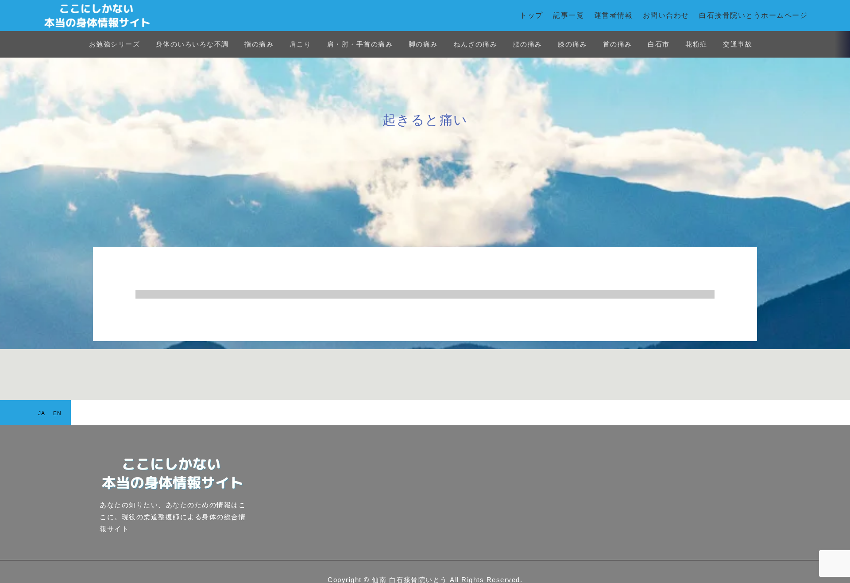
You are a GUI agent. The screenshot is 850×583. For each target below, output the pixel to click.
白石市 (659, 44)
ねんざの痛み (475, 44)
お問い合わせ (666, 15)
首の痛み (617, 44)
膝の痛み (572, 44)
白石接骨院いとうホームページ (753, 15)
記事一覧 (568, 15)
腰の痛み (527, 44)
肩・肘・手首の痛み (360, 44)
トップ (531, 15)
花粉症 (696, 44)
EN (57, 413)
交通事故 (737, 44)
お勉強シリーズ (114, 44)
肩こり (301, 44)
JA (42, 413)
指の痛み (259, 44)
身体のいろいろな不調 (192, 44)
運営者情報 (613, 15)
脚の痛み (423, 44)
